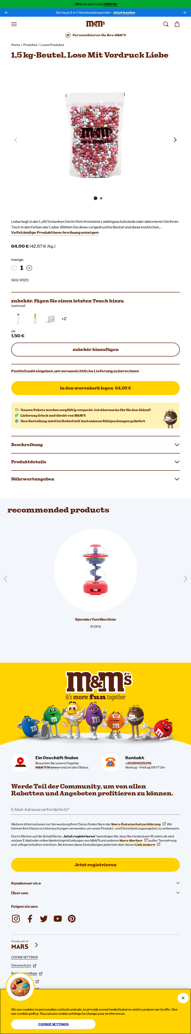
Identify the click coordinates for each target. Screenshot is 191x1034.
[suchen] (166, 24)
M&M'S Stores (47, 767)
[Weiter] (184, 12)
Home (15, 45)
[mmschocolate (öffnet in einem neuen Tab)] (71, 918)
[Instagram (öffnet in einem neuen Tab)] (15, 918)
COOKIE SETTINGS (24, 957)
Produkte (30, 45)
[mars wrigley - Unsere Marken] (25, 945)
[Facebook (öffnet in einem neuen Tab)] (29, 918)
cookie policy (28, 1013)
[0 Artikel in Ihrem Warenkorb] (177, 24)
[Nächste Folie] (175, 139)
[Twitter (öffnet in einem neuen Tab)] (43, 918)
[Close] (183, 998)
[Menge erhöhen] (29, 267)
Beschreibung (27, 444)
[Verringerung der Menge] (14, 267)
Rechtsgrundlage (24, 973)
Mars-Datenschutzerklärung (136, 824)
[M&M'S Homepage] (95, 24)
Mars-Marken (130, 840)
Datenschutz (21, 965)
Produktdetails (28, 461)
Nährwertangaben (32, 478)
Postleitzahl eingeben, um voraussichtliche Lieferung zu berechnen (75, 371)
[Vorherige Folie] (7, 579)
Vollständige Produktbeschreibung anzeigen (55, 232)
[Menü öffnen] (14, 24)
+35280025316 (138, 763)
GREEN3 (110, 4)
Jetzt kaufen (124, 12)
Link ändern (145, 844)
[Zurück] (6, 12)
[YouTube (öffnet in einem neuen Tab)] (57, 918)
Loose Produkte (52, 45)
